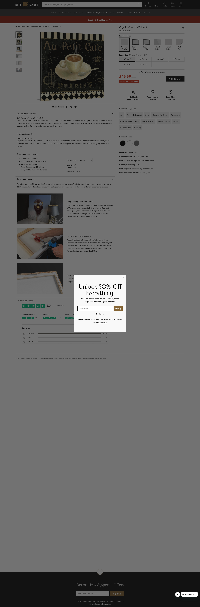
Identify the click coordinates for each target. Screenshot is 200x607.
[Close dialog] (123, 277)
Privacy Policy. (102, 322)
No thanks (100, 314)
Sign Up (118, 308)
